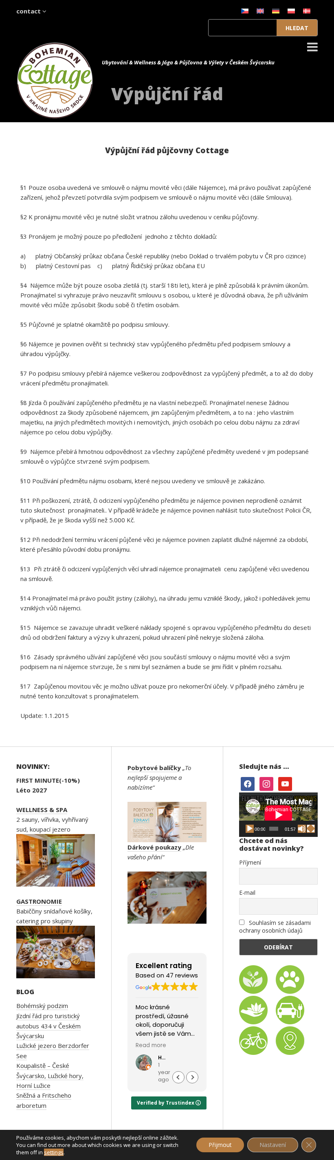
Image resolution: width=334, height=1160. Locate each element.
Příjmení (250, 862)
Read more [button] (151, 1045)
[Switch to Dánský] (306, 10)
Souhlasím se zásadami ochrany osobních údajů (275, 926)
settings (54, 1152)
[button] (192, 1077)
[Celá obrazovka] (311, 829)
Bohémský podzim (42, 1006)
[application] (278, 814)
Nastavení (272, 1145)
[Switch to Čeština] (245, 10)
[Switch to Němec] (275, 10)
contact (29, 11)
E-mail (247, 892)
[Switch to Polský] (291, 10)
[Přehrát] (250, 829)
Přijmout (220, 1145)
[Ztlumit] (302, 829)
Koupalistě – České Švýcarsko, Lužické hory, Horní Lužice (50, 1075)
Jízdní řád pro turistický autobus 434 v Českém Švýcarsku (48, 1026)
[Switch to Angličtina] (260, 10)
